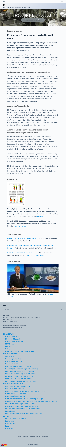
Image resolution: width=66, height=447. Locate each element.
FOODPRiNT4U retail (12, 339)
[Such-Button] (61, 309)
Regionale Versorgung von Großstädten (19, 376)
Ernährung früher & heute (14, 359)
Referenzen (9, 349)
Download (39, 216)
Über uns (25, 436)
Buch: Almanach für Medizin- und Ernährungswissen (23, 414)
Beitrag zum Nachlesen (35, 255)
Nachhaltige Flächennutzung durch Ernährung (21, 369)
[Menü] (62, 1)
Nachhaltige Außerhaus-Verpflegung (18, 366)
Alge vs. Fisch (10, 356)
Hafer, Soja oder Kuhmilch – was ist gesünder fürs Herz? (25, 391)
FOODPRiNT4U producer (14, 341)
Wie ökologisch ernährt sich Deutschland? (22, 238)
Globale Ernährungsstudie (14, 389)
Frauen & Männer (11, 364)
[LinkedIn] (4, 1)
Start (19, 436)
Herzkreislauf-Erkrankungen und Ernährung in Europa (24, 399)
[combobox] (31, 309)
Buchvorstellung (20, 226)
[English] (2, 444)
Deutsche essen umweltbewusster (19, 253)
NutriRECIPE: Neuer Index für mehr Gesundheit (22, 406)
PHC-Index (9, 346)
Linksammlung (10, 423)
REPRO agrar (9, 344)
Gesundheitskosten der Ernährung (17, 386)
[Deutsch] (5, 444)
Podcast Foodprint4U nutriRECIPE (17, 419)
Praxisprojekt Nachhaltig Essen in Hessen (20, 374)
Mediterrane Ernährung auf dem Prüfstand (20, 404)
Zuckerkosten (10, 411)
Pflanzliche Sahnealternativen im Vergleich (20, 371)
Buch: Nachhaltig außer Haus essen (18, 379)
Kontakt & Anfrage (35, 436)
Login (7, 426)
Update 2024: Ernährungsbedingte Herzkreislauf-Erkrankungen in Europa (31, 401)
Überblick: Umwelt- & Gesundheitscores (19, 351)
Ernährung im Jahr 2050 (13, 361)
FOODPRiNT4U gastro (13, 336)
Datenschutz (9, 428)
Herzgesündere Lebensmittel (15, 394)
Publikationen (10, 421)
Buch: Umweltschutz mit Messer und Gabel (20, 381)
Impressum (45, 436)
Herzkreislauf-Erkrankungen (15, 396)
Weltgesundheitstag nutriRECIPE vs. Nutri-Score (22, 409)
